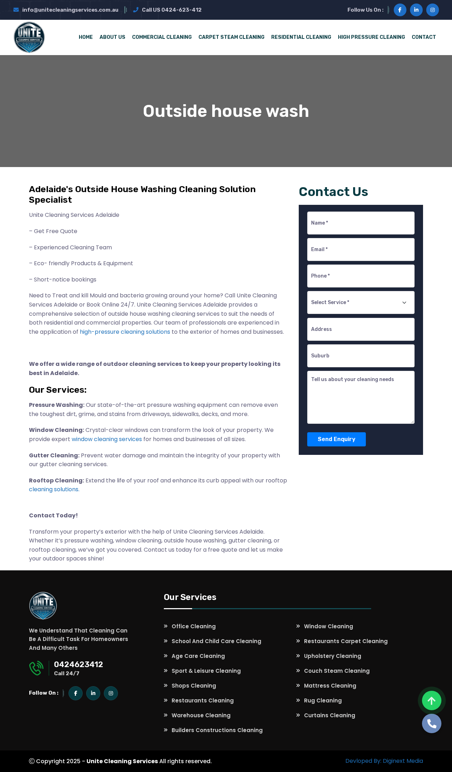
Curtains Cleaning (329, 715)
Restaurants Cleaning (203, 700)
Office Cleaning (194, 626)
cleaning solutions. (54, 489)
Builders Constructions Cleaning (217, 730)
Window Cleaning (328, 626)
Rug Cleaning (323, 700)
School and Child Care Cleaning (216, 641)
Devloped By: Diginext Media (384, 761)
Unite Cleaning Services (122, 761)
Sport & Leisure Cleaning (206, 671)
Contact (424, 37)
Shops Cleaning (194, 685)
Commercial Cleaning (162, 37)
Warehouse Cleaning (201, 715)
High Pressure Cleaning (371, 37)
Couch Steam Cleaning (337, 671)
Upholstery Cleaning (332, 656)
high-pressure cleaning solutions (125, 332)
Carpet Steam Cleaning (231, 37)
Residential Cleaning (301, 37)
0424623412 (78, 664)
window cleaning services (107, 439)
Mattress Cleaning (330, 685)
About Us (112, 37)
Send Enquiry (336, 439)
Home (86, 37)
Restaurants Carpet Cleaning (346, 641)
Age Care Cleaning (198, 656)
